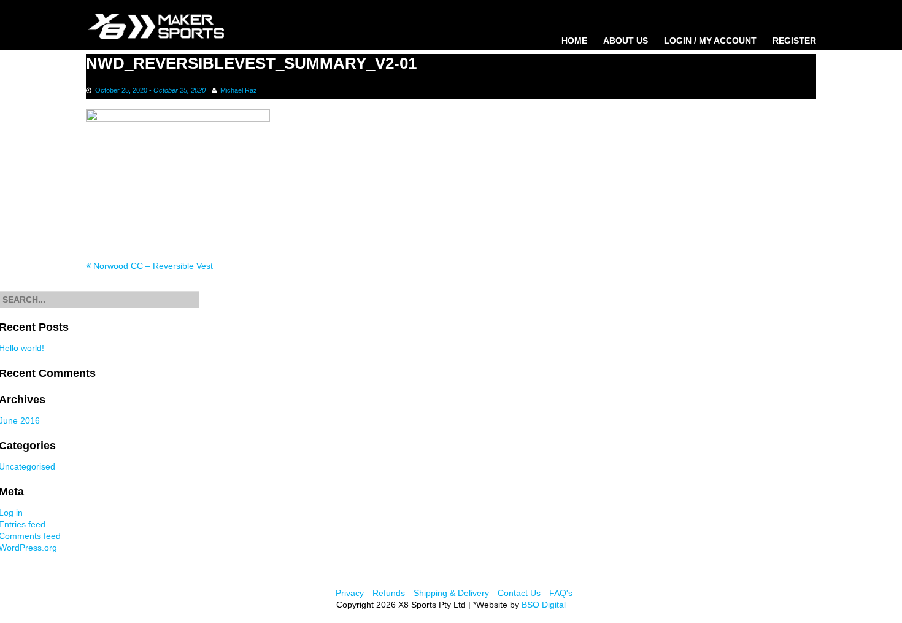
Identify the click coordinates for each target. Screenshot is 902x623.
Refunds (388, 593)
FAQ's (560, 593)
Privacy (350, 593)
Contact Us (519, 593)
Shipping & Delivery (451, 593)
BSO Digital (544, 604)
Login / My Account (710, 40)
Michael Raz (238, 90)
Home (574, 40)
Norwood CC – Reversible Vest (152, 266)
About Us (625, 40)
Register (794, 40)
